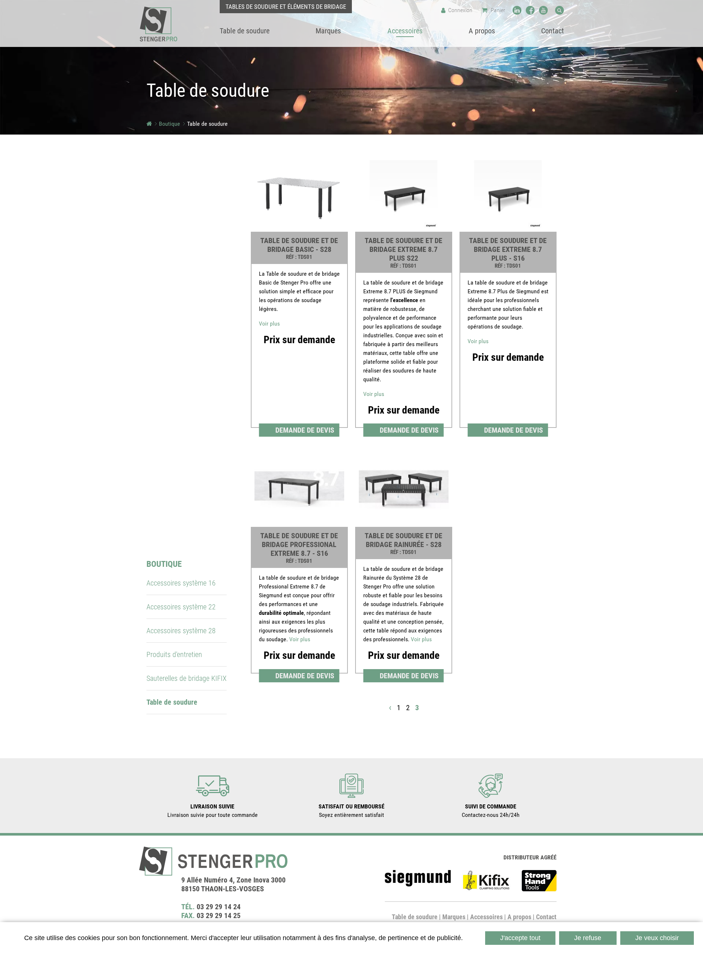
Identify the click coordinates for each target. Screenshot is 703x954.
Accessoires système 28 (181, 630)
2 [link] (408, 707)
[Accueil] (158, 24)
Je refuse (587, 938)
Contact (546, 917)
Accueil (149, 123)
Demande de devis (304, 430)
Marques (453, 917)
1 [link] (399, 707)
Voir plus (269, 323)
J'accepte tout (520, 938)
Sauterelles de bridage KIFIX (186, 678)
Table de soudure (415, 917)
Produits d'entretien (174, 654)
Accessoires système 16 (181, 583)
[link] (299, 297)
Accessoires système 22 (181, 606)
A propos (519, 917)
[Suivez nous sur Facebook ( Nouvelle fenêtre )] (530, 10)
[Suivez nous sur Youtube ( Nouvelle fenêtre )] (543, 10)
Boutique (169, 123)
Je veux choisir (657, 938)
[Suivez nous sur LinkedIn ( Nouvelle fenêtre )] (517, 10)
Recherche (559, 10)
